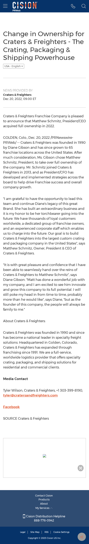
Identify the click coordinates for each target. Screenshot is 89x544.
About (44, 503)
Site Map (35, 532)
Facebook (11, 407)
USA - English (12, 66)
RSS (46, 532)
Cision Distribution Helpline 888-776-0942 (45, 518)
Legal (22, 532)
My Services (42, 508)
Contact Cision (44, 495)
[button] (73, 6)
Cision (50, 538)
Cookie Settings (61, 532)
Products (44, 499)
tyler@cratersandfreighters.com (30, 395)
